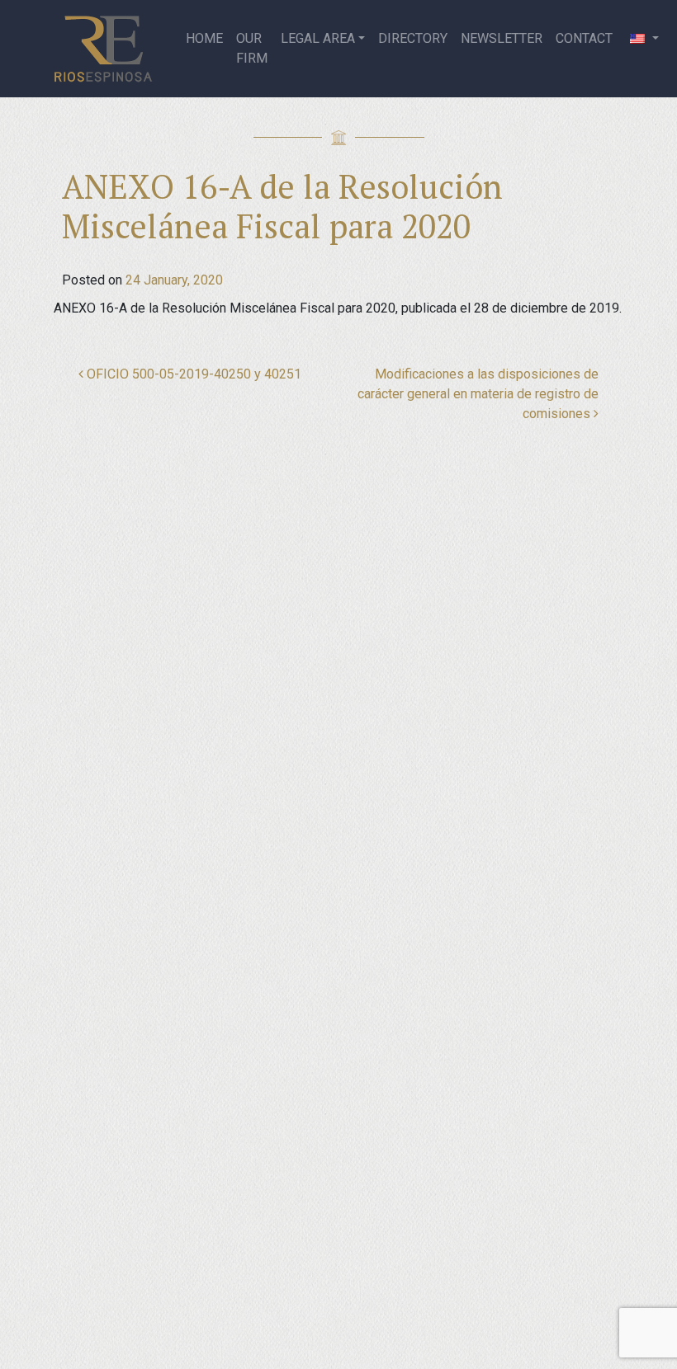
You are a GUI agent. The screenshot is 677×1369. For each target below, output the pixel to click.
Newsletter (501, 38)
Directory (412, 38)
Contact (584, 38)
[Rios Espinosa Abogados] (110, 49)
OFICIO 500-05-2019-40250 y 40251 (192, 374)
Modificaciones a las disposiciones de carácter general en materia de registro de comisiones (478, 393)
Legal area (318, 38)
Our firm (251, 48)
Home (204, 38)
